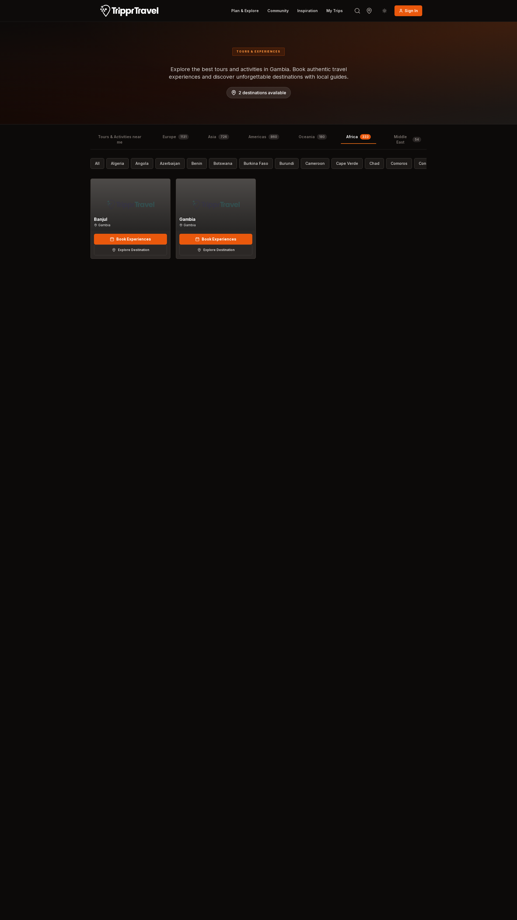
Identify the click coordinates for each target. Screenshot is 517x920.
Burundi (287, 163)
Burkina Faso (256, 163)
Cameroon (315, 163)
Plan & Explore (245, 10)
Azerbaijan (170, 163)
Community (278, 10)
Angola (142, 163)
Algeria (117, 163)
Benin (196, 163)
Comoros (399, 163)
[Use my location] (369, 10)
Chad (374, 163)
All (97, 163)
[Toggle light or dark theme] (384, 10)
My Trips (334, 10)
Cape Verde (347, 163)
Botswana (223, 163)
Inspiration (307, 10)
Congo (425, 163)
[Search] (357, 10)
